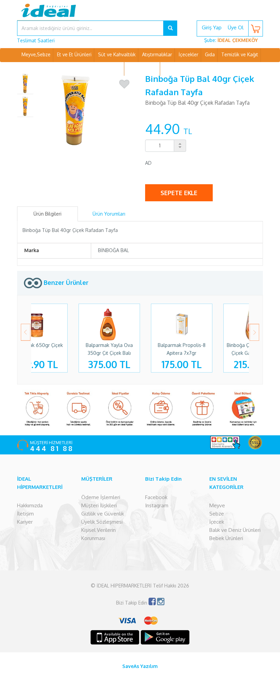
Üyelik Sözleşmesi (102, 522)
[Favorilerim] (124, 84)
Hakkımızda (30, 505)
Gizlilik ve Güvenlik (102, 513)
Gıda (210, 54)
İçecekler (188, 54)
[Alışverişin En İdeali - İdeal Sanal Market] (140, 15)
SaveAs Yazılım (140, 666)
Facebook (156, 497)
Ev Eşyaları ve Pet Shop (189, 68)
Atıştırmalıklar (157, 54)
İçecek (216, 522)
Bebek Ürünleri (226, 538)
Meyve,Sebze (36, 54)
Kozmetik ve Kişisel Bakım (93, 68)
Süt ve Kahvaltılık (117, 54)
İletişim (25, 513)
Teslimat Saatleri (36, 40)
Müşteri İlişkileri (99, 505)
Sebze (216, 513)
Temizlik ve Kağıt (239, 54)
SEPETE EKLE (178, 193)
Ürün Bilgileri (47, 214)
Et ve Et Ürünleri (74, 54)
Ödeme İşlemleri (100, 497)
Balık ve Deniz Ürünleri (235, 530)
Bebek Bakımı (142, 68)
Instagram (156, 505)
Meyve (217, 505)
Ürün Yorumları (109, 214)
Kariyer (25, 522)
